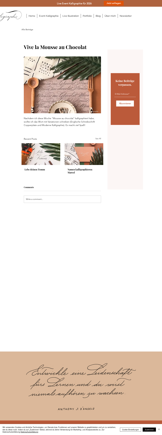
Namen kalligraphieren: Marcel (80, 171)
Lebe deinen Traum (35, 169)
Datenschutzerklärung (29, 432)
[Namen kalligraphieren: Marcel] (84, 154)
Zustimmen (149, 429)
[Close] (158, 429)
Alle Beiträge (27, 29)
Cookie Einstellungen (130, 429)
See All (98, 138)
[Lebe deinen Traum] (41, 154)
